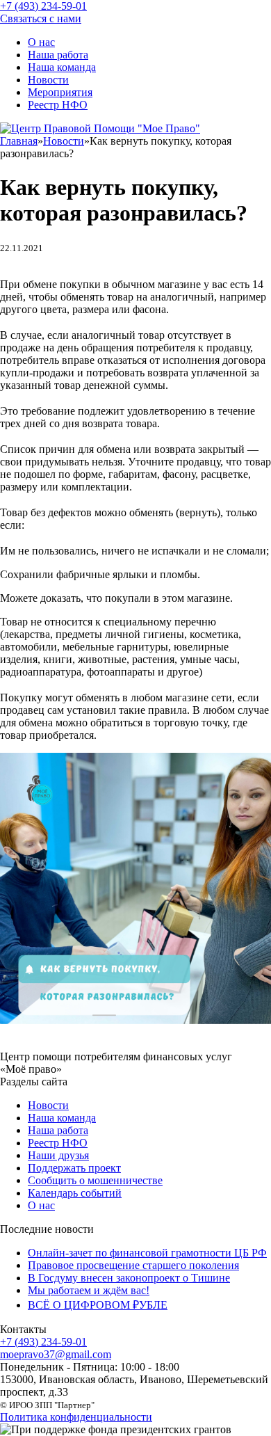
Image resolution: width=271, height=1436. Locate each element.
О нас (41, 42)
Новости (48, 80)
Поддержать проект (74, 1168)
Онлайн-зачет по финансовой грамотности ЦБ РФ (147, 1253)
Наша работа (58, 55)
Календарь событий (75, 1193)
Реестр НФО (58, 105)
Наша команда (62, 67)
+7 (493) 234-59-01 (43, 1342)
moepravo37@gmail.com (55, 1354)
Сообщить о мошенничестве (95, 1180)
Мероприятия (60, 92)
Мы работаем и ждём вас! (88, 1290)
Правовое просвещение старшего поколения (133, 1265)
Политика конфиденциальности (76, 1417)
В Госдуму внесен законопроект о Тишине (129, 1278)
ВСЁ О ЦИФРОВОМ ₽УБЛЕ (97, 1305)
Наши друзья (58, 1155)
